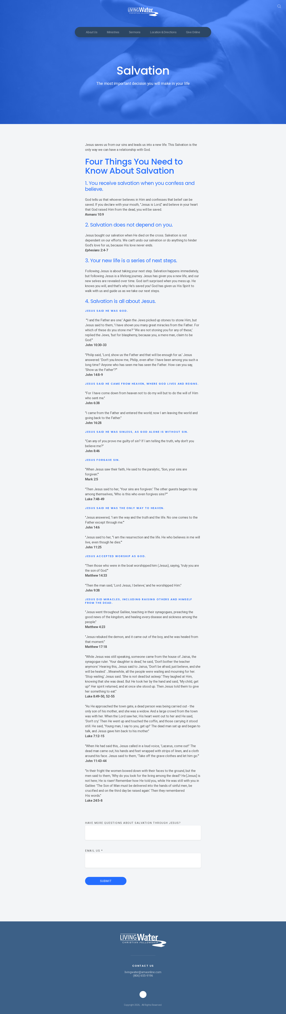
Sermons (135, 32)
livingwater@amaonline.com (143, 972)
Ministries (113, 32)
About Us (91, 32)
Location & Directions (163, 32)
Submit (105, 881)
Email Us (94, 850)
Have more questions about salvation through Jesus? (133, 822)
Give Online (193, 32)
